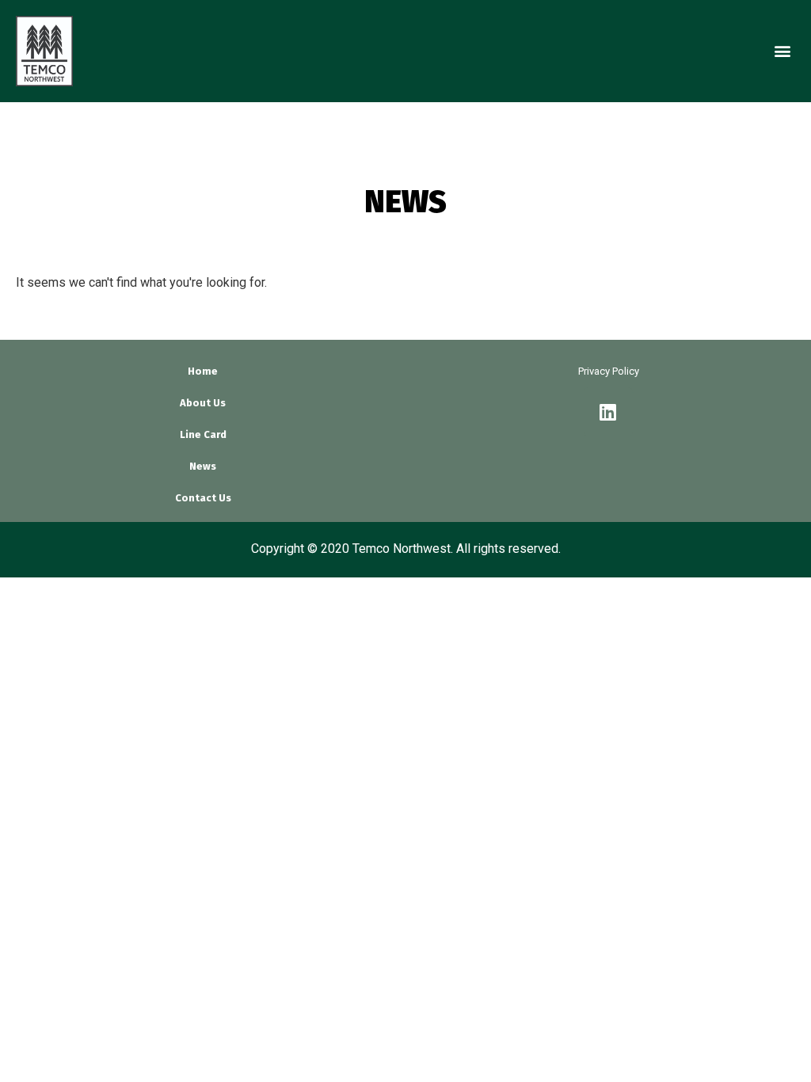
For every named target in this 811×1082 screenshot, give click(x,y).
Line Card (203, 434)
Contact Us (203, 498)
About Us (203, 403)
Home (203, 371)
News (202, 466)
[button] (782, 51)
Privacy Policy (608, 371)
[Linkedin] (608, 411)
